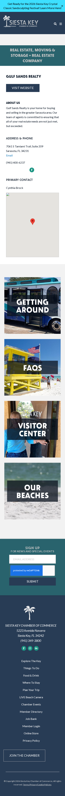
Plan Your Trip (31, 689)
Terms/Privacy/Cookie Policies (37, 784)
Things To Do (31, 668)
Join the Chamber (24, 755)
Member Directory (31, 711)
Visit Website (23, 88)
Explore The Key (31, 661)
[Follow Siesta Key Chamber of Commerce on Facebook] (23, 648)
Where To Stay (31, 682)
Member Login (31, 726)
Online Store (31, 733)
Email (9, 155)
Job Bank (31, 718)
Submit (32, 581)
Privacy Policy (31, 740)
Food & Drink (31, 675)
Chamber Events (31, 704)
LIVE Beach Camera (31, 697)
